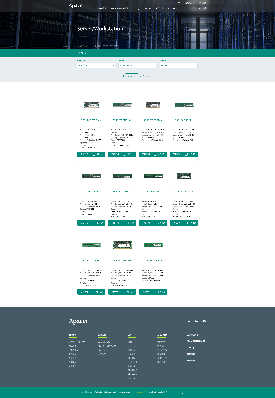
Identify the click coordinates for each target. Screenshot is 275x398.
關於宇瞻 (171, 8)
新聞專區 (72, 362)
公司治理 (132, 354)
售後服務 (102, 354)
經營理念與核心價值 (77, 342)
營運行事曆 (162, 358)
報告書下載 (133, 374)
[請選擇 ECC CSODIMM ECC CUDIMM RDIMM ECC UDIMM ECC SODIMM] (179, 65)
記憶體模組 (95, 46)
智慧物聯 (147, 8)
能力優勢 (72, 354)
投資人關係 (190, 3)
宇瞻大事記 (73, 350)
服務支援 (159, 8)
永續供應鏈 (133, 362)
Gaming (136, 8)
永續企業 (132, 350)
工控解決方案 (100, 8)
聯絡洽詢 (161, 362)
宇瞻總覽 (161, 342)
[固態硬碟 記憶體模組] (96, 65)
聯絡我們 (203, 3)
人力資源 (72, 366)
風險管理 (132, 378)
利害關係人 (133, 370)
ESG (179, 3)
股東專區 (161, 354)
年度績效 (132, 346)
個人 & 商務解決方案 (119, 8)
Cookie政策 (142, 392)
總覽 (130, 342)
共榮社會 (132, 366)
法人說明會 (162, 350)
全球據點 (72, 358)
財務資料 (161, 346)
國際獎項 (72, 346)
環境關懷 (132, 358)
